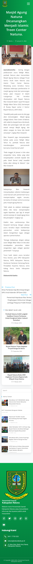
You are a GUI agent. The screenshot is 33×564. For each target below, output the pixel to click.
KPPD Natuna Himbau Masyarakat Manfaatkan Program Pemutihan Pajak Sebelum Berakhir (19, 448)
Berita (11, 41)
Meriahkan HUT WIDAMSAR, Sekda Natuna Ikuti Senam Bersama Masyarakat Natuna (19, 402)
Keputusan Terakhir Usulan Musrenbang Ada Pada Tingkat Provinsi (18, 418)
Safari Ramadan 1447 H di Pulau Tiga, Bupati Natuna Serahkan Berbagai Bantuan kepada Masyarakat (19, 429)
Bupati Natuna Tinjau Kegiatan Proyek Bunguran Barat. (16, 347)
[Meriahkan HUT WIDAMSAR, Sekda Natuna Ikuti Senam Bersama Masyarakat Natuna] (5, 403)
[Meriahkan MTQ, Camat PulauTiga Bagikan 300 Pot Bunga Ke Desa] (5, 439)
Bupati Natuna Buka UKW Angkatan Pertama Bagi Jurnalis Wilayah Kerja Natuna (16, 377)
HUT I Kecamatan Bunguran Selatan (12, 410)
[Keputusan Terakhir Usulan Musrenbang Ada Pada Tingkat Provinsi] (5, 419)
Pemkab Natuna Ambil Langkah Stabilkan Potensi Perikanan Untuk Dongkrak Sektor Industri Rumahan (16, 317)
